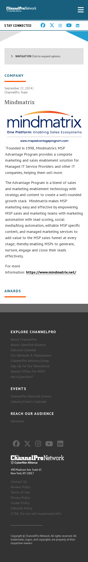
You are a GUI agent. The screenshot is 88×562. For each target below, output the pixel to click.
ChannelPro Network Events (31, 396)
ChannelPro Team (16, 92)
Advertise (17, 421)
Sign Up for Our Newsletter (30, 366)
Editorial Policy (21, 508)
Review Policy (20, 487)
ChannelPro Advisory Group (30, 360)
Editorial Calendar (23, 350)
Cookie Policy (20, 503)
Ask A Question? (22, 376)
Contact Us (19, 481)
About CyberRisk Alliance (28, 345)
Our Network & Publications (31, 355)
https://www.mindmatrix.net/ (51, 272)
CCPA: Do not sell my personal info (36, 513)
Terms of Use (20, 492)
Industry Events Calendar (29, 401)
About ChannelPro (24, 339)
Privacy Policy (20, 497)
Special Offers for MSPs (28, 371)
